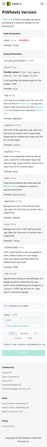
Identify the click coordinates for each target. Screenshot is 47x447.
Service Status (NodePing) (14, 407)
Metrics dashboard (11, 411)
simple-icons (25, 103)
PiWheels (6, 19)
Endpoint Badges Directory (15, 388)
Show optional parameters (17, 326)
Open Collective (9, 376)
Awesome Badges (10, 384)
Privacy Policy (8, 426)
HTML (30, 338)
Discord (5, 380)
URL (12, 333)
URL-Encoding (11, 186)
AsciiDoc (18, 338)
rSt (35, 333)
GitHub (5, 372)
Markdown (24, 333)
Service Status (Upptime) (13, 403)
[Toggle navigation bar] (4, 4)
